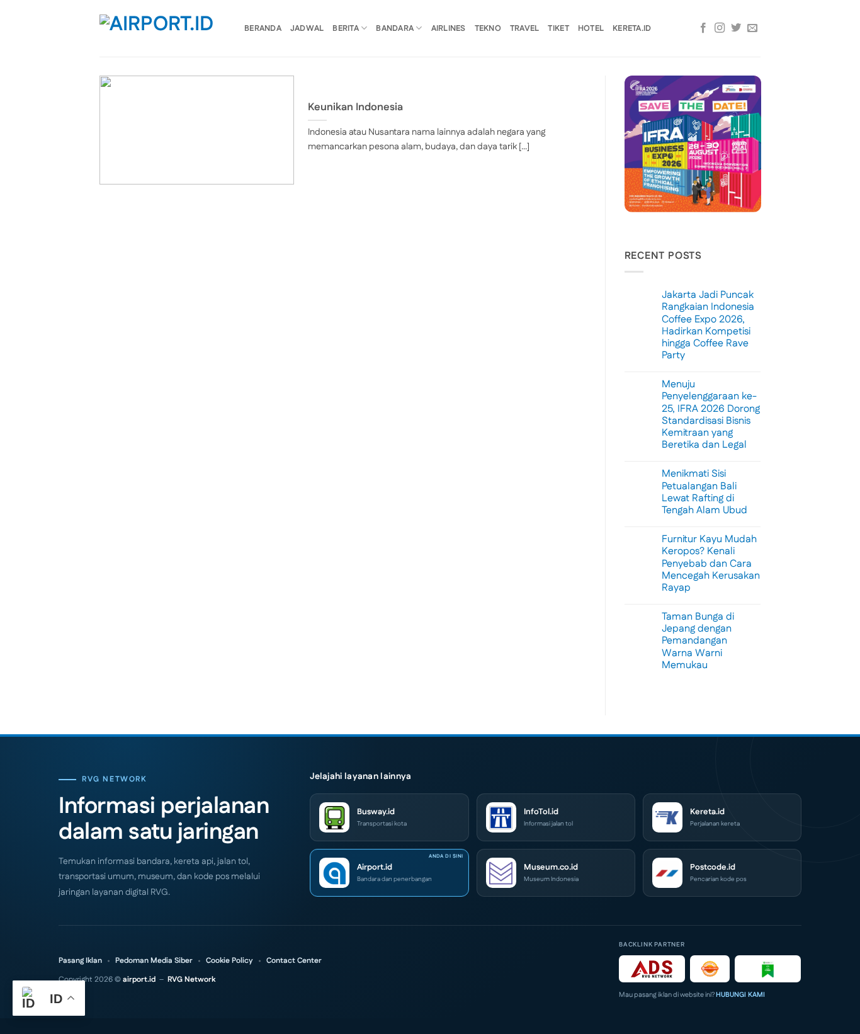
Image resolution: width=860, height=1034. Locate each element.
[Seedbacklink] (710, 968)
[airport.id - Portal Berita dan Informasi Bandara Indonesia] (162, 28)
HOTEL (591, 28)
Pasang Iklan (80, 961)
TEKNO (488, 28)
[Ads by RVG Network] (652, 968)
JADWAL (307, 28)
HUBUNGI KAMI (740, 995)
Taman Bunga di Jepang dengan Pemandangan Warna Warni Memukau (698, 641)
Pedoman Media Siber (154, 961)
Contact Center (294, 961)
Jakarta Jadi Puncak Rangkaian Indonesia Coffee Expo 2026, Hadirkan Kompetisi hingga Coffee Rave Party (708, 325)
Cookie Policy (229, 961)
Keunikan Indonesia (355, 108)
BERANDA (262, 28)
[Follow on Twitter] (736, 28)
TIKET (558, 28)
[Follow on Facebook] (703, 28)
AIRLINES (448, 28)
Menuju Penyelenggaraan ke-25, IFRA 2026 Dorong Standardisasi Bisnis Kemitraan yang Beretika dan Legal (711, 414)
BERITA (345, 28)
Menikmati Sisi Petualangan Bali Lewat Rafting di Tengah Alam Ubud (704, 492)
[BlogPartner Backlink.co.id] (768, 968)
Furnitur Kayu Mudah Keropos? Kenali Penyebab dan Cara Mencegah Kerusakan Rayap (711, 563)
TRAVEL (525, 28)
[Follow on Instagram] (720, 28)
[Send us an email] (752, 28)
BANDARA (395, 28)
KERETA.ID (632, 28)
